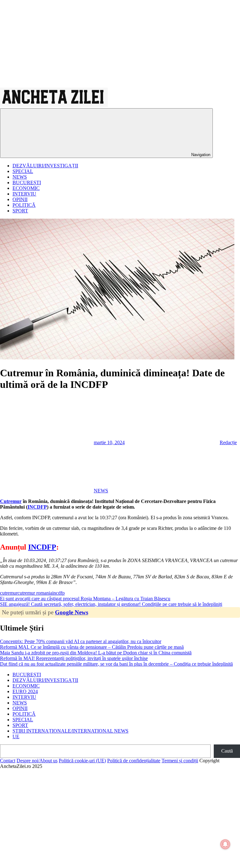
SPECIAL (22, 171)
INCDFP (37, 507)
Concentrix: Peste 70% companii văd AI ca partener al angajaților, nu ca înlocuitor (80, 641)
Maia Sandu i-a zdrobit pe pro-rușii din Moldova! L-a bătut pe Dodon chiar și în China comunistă (96, 652)
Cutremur (11, 501)
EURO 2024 (25, 691)
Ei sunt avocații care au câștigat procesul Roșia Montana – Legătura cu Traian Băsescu (85, 598)
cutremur (9, 593)
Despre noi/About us (37, 760)
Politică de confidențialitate (133, 760)
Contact (7, 760)
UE (15, 736)
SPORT (20, 210)
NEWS (19, 177)
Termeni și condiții (180, 760)
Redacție (228, 442)
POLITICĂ (24, 205)
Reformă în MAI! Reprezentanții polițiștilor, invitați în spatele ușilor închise (74, 658)
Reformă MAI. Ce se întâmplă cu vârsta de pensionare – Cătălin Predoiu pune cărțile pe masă (92, 647)
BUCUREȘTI (26, 182)
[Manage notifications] (225, 844)
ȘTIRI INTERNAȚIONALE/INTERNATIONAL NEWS (70, 731)
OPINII (20, 199)
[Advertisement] (120, 44)
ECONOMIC (26, 188)
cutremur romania (35, 593)
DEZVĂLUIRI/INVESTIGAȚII (45, 165)
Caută (227, 751)
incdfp (58, 593)
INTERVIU (24, 193)
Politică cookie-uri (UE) (82, 760)
